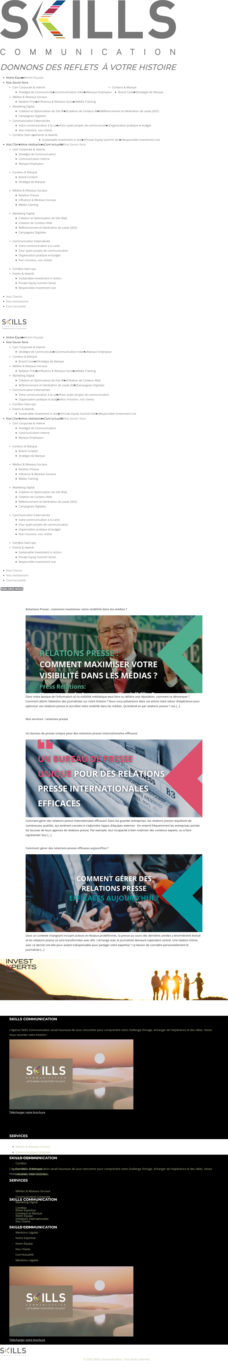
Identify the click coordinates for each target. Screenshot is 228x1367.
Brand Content (127, 92)
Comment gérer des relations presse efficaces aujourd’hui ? (67, 848)
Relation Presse (29, 101)
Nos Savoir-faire (17, 82)
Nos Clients (14, 144)
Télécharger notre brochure (27, 1340)
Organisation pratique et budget (130, 125)
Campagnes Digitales (32, 116)
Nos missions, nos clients (35, 130)
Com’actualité (54, 144)
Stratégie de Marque (150, 92)
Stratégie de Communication (37, 92)
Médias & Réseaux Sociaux (29, 97)
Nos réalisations (33, 144)
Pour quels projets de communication (84, 125)
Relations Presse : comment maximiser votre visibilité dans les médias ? (76, 609)
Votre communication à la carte (39, 125)
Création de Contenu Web (84, 111)
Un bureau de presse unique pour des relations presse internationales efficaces (81, 733)
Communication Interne (71, 92)
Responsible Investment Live (141, 140)
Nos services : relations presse (47, 719)
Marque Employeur (99, 92)
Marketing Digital (23, 106)
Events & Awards (47, 135)
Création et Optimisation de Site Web (43, 111)
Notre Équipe (15, 77)
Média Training (86, 101)
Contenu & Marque (124, 87)
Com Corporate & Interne (28, 87)
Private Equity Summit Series (104, 140)
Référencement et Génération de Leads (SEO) (130, 111)
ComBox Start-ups (24, 135)
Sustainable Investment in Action (63, 140)
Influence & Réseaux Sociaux (57, 101)
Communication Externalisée (31, 121)
